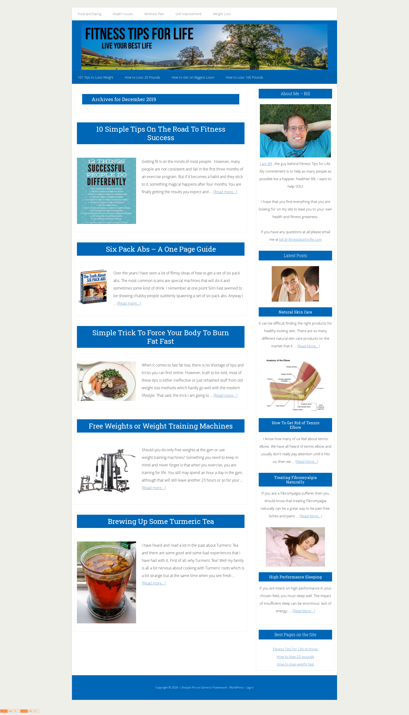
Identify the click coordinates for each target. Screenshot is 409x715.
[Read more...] (225, 191)
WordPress (236, 687)
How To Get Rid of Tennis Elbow (295, 425)
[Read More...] (308, 346)
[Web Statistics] (29, 711)
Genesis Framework (214, 687)
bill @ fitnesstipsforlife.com (300, 239)
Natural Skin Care (295, 311)
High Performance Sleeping (295, 576)
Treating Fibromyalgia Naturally (295, 479)
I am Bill (266, 163)
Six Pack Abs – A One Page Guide (161, 249)
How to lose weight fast (295, 664)
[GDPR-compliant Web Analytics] (9, 711)
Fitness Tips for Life (204, 47)
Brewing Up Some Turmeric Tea (161, 521)
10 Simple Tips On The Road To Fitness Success (160, 133)
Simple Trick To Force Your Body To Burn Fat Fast (160, 337)
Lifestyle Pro (188, 687)
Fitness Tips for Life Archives (295, 649)
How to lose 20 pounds (295, 656)
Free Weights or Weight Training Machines (161, 425)
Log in (249, 687)
